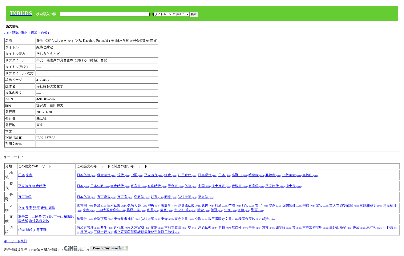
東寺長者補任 (127, 219)
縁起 (29, 230)
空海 (21, 208)
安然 (275, 205)
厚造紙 (23, 221)
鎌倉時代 (106, 175)
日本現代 (207, 175)
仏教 (191, 186)
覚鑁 (207, 205)
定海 (44, 208)
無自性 (240, 227)
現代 (123, 175)
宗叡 (308, 205)
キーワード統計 (15, 241)
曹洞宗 (240, 186)
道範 (244, 210)
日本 (21, 175)
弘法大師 (187, 197)
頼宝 (157, 197)
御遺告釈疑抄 (39, 221)
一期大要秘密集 (111, 210)
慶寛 (166, 210)
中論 (255, 227)
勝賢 (217, 210)
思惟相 (374, 227)
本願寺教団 (175, 227)
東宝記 (48, 216)
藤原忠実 (136, 210)
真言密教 (106, 197)
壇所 (86, 232)
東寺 (29, 175)
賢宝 (36, 208)
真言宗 (139, 186)
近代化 (122, 227)
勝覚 (203, 210)
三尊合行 (103, 232)
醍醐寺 (256, 175)
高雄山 (310, 175)
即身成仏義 (189, 205)
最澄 (100, 205)
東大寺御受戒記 (344, 205)
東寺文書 (184, 219)
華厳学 (206, 197)
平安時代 (153, 175)
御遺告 (85, 219)
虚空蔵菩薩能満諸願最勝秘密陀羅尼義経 (147, 232)
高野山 (240, 175)
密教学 (142, 197)
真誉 (153, 210)
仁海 (230, 210)
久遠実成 (140, 227)
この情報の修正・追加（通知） (27, 32)
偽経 (359, 227)
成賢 (268, 219)
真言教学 (25, 197)
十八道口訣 (185, 210)
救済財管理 (88, 227)
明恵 (170, 197)
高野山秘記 (340, 227)
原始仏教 (207, 227)
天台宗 (176, 186)
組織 (21, 230)
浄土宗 (294, 186)
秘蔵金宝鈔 (249, 219)
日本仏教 (86, 175)
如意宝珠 (40, 230)
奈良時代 (157, 186)
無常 (268, 227)
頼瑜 (51, 208)
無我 (224, 227)
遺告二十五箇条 (30, 216)
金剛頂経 (103, 219)
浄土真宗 (221, 186)
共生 (106, 227)
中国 (137, 175)
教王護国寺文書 (223, 219)
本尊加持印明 (315, 227)
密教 (154, 205)
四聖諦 (283, 227)
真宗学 (256, 186)
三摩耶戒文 (371, 205)
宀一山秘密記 (63, 216)
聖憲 (257, 210)
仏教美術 (292, 175)
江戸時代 (187, 175)
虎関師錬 (292, 205)
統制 (157, 227)
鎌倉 (170, 175)
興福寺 (273, 175)
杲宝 (29, 208)
